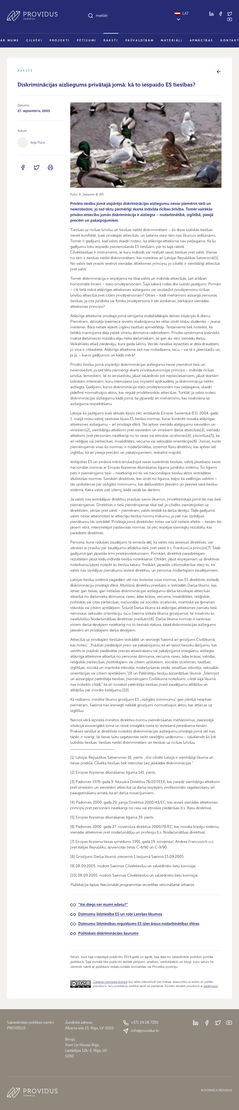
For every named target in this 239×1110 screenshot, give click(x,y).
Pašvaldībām (139, 40)
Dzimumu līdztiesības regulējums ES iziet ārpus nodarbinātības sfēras (138, 923)
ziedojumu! (211, 986)
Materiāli (172, 40)
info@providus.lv (145, 1030)
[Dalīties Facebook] (23, 167)
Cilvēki (34, 40)
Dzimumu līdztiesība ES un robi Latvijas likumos (120, 914)
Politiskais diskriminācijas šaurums (108, 933)
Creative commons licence (110, 981)
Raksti (110, 40)
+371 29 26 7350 (144, 1022)
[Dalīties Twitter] (36, 167)
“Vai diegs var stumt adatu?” (103, 904)
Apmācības (201, 40)
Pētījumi (86, 40)
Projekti (59, 40)
